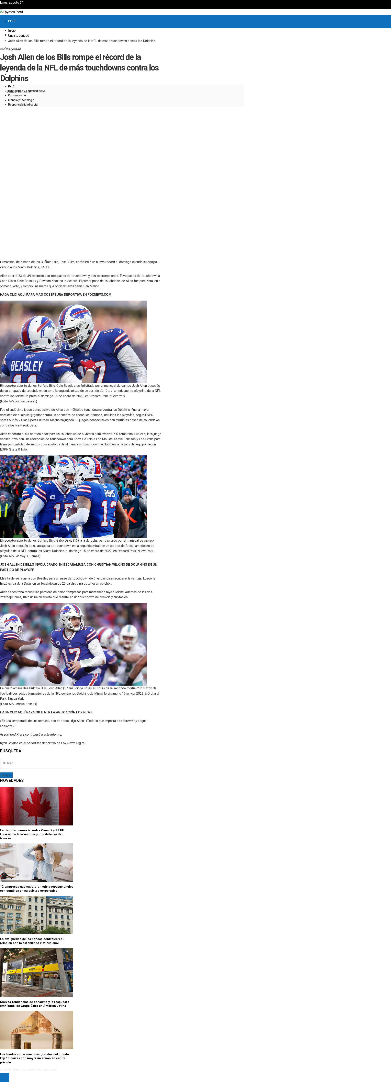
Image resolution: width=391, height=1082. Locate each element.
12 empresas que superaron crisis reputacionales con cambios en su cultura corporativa (36, 888)
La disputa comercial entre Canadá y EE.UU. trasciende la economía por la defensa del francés (32, 834)
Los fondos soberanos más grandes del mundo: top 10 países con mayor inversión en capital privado (35, 1058)
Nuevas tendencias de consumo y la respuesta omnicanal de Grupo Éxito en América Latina (34, 1004)
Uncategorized (10, 49)
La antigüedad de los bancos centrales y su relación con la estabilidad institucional (32, 941)
